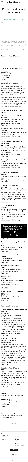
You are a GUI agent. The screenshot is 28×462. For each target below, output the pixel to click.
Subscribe (14, 235)
